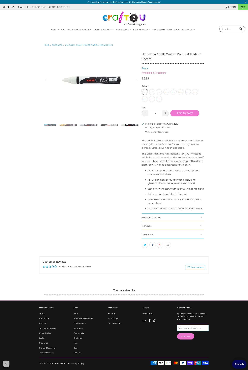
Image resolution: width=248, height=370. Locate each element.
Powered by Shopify (75, 363)
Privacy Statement (47, 348)
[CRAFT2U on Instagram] (13, 7)
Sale (75, 348)
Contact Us (44, 318)
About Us (43, 323)
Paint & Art (78, 328)
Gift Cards (78, 338)
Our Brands (79, 333)
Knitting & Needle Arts (83, 318)
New (76, 343)
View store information (156, 132)
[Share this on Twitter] (145, 245)
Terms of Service (46, 353)
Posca (145, 68)
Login (232, 7)
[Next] (136, 80)
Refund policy (45, 333)
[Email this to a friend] (168, 245)
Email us (22, 7)
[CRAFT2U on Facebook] (8, 7)
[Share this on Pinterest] (160, 245)
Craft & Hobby (80, 323)
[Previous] (45, 80)
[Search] (241, 29)
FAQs (41, 338)
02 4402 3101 (38, 7)
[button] (55, 29)
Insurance (43, 343)
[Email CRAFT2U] (3, 7)
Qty (143, 107)
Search (42, 313)
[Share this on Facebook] (152, 245)
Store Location (59, 7)
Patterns (77, 353)
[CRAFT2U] (124, 18)
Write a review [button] (195, 267)
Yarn (76, 313)
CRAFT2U (50, 363)
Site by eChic (60, 363)
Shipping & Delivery (47, 328)
